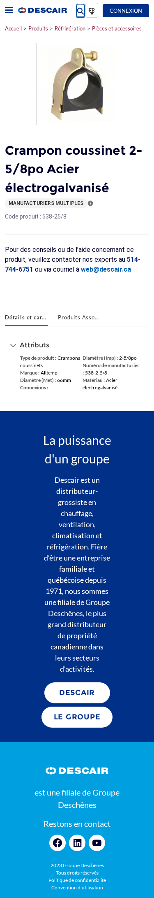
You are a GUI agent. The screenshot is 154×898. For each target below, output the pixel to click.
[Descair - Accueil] (42, 10)
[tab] (26, 318)
